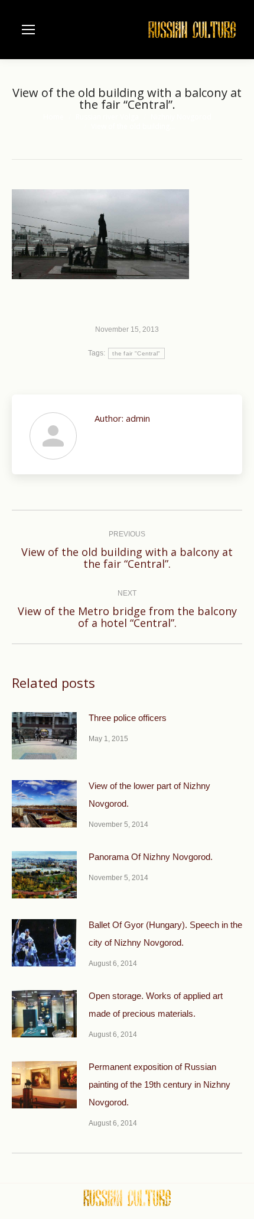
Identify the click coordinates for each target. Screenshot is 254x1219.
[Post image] (44, 735)
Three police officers (128, 718)
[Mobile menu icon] (28, 29)
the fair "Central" (136, 353)
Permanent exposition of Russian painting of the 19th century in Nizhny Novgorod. (159, 1084)
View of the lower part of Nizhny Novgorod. (149, 795)
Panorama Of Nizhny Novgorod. (151, 857)
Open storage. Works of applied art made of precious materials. (156, 1004)
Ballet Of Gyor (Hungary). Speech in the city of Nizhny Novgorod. (165, 934)
